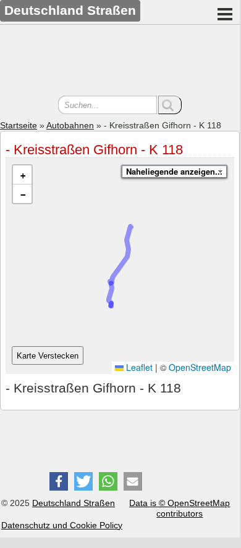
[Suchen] (170, 105)
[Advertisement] (120, 61)
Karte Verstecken (47, 355)
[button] (22, 175)
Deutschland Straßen (73, 503)
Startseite (18, 125)
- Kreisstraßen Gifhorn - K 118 (94, 149)
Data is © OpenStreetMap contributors (179, 508)
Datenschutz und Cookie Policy (61, 525)
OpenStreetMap (200, 367)
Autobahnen (70, 125)
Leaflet (138, 367)
